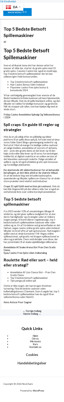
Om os (35, 338)
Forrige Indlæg (32, 311)
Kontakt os (35, 347)
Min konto (35, 341)
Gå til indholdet (8, 1)
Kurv (35, 344)
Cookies (32, 355)
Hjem (35, 335)
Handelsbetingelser (32, 363)
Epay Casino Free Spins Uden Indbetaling (25, 252)
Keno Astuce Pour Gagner (18, 302)
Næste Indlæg (32, 313)
